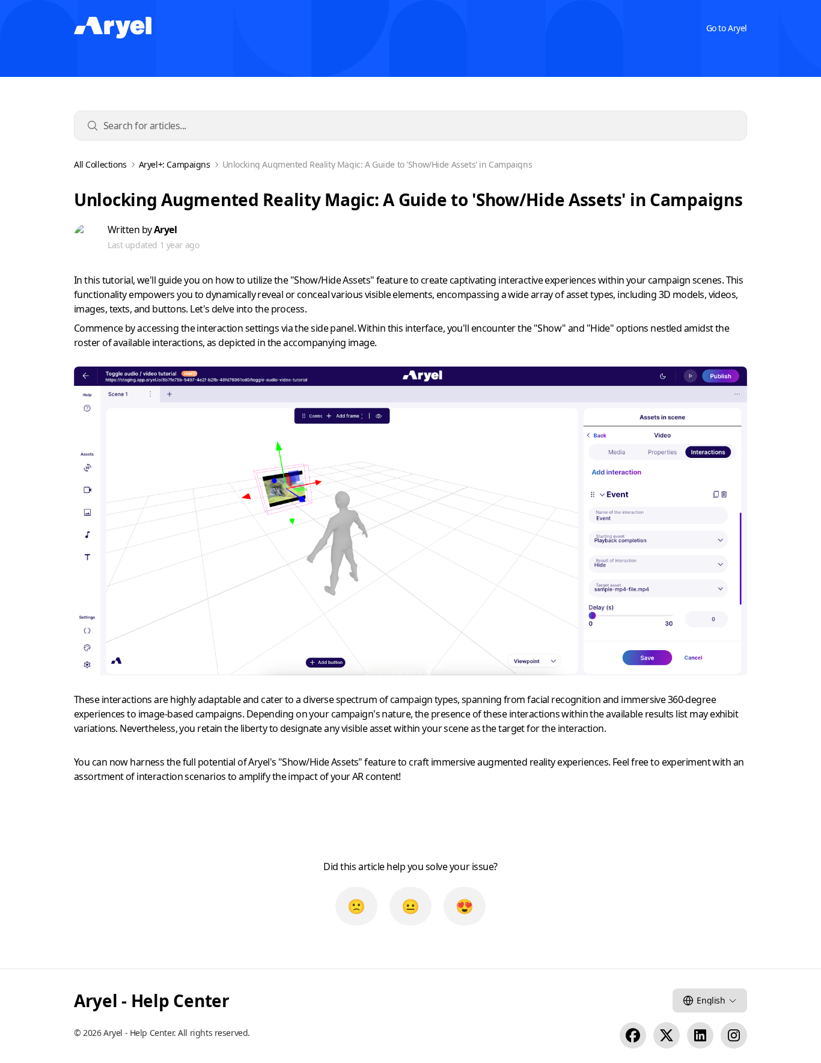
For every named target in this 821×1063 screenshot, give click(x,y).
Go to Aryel (726, 28)
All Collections (100, 164)
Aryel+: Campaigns (174, 164)
